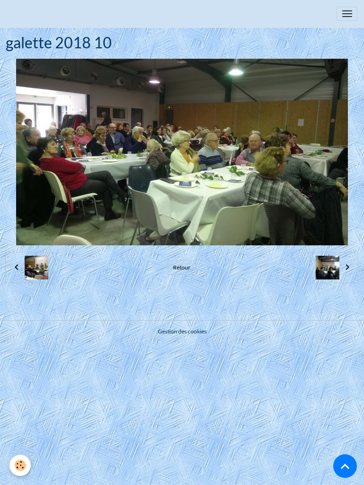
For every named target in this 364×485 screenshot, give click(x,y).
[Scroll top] (345, 466)
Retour (182, 267)
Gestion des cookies (182, 331)
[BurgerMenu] (347, 14)
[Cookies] (20, 465)
